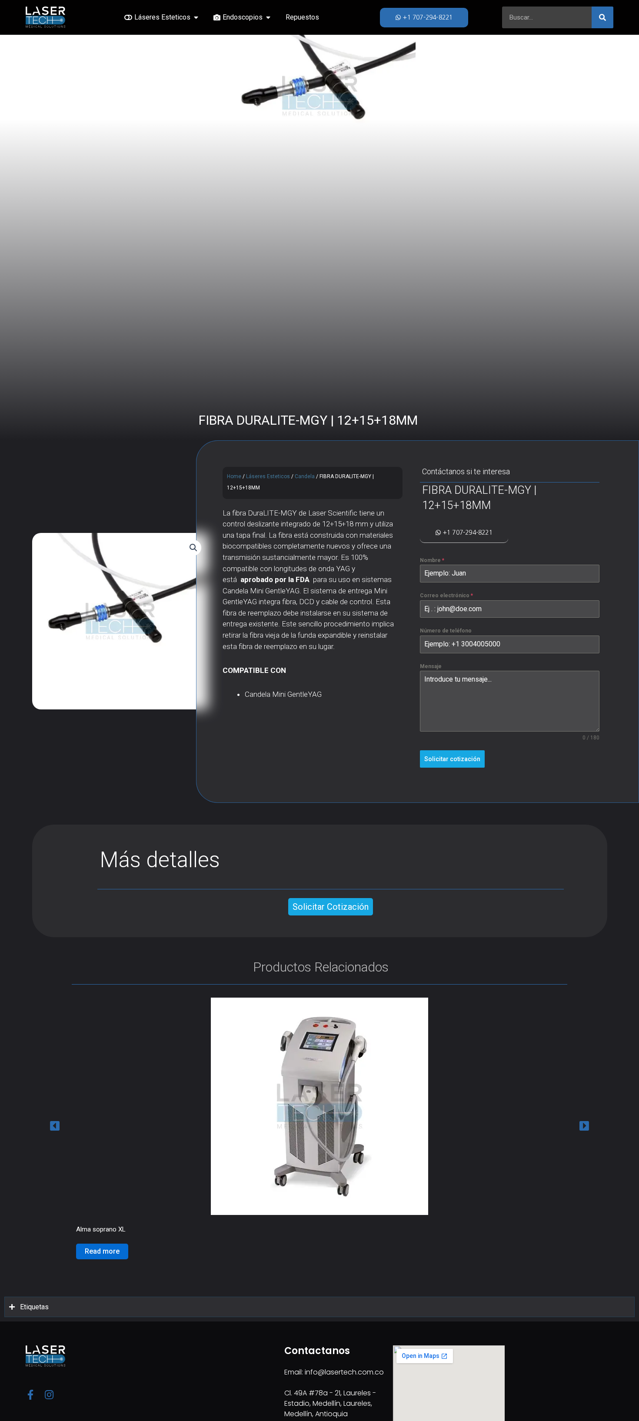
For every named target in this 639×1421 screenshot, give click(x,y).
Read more (102, 1251)
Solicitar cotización (452, 758)
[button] (196, 17)
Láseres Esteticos (268, 476)
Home (234, 476)
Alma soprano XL (101, 1229)
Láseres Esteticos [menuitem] (162, 17)
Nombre (432, 560)
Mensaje (431, 666)
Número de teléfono (446, 631)
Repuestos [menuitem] (302, 17)
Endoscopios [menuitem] (243, 17)
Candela (305, 476)
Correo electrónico (446, 595)
